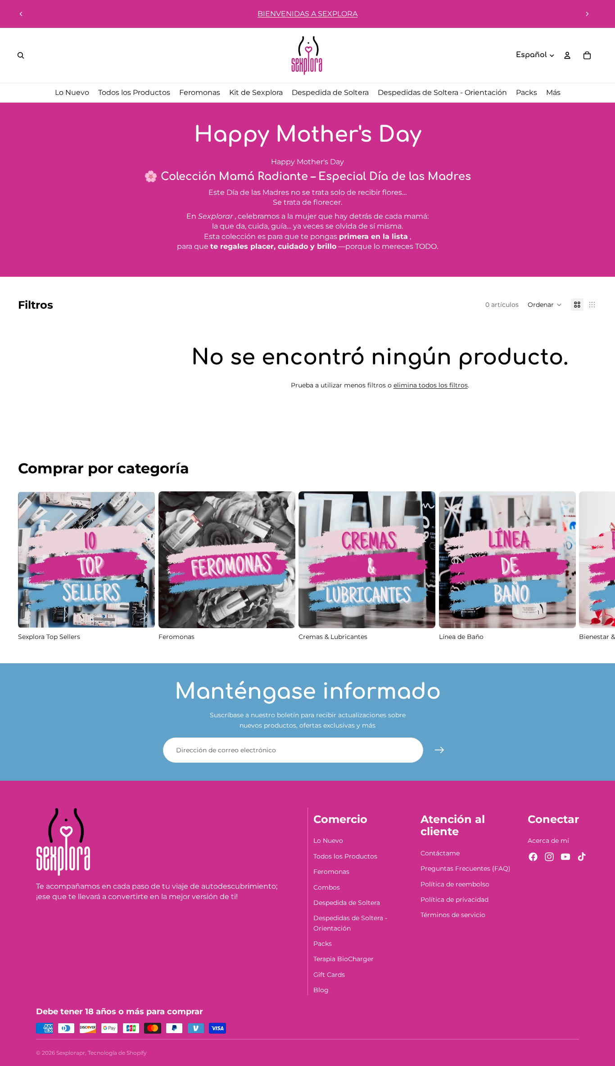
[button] (545, 305)
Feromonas (331, 872)
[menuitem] (553, 93)
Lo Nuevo (328, 841)
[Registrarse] (439, 750)
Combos (326, 887)
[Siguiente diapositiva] (587, 14)
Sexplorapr (70, 1052)
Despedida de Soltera (346, 903)
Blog (321, 990)
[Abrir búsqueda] (21, 55)
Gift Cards (329, 975)
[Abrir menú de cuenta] (567, 55)
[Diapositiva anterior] (21, 14)
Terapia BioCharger (343, 959)
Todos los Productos (345, 856)
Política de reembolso (455, 884)
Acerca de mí (548, 841)
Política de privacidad (454, 899)
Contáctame (440, 853)
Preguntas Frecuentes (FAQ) (466, 868)
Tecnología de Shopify (117, 1052)
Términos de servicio (453, 915)
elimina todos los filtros (430, 385)
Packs (322, 944)
